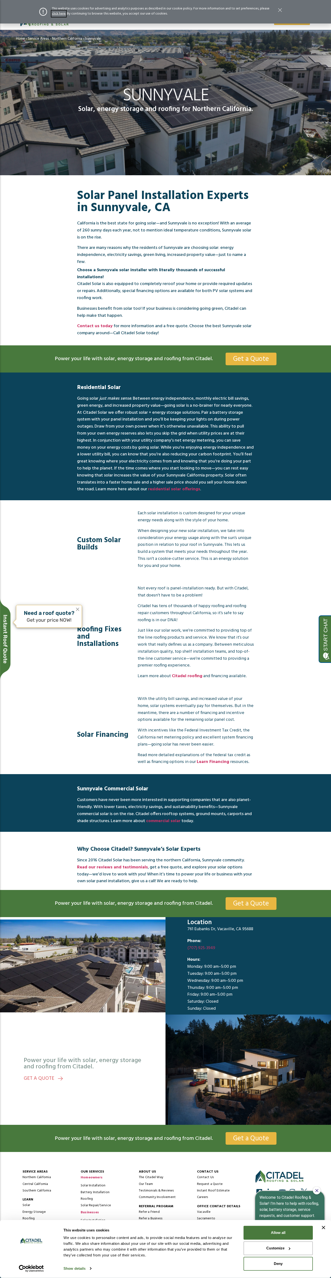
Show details (74, 1268)
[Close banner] (323, 1227)
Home (20, 39)
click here (59, 13)
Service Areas (38, 39)
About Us (147, 1172)
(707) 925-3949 (201, 947)
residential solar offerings (174, 489)
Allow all (278, 1232)
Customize (275, 1248)
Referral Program (156, 1206)
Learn (28, 1199)
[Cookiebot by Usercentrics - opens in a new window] (31, 1268)
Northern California (67, 39)
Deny (278, 1264)
